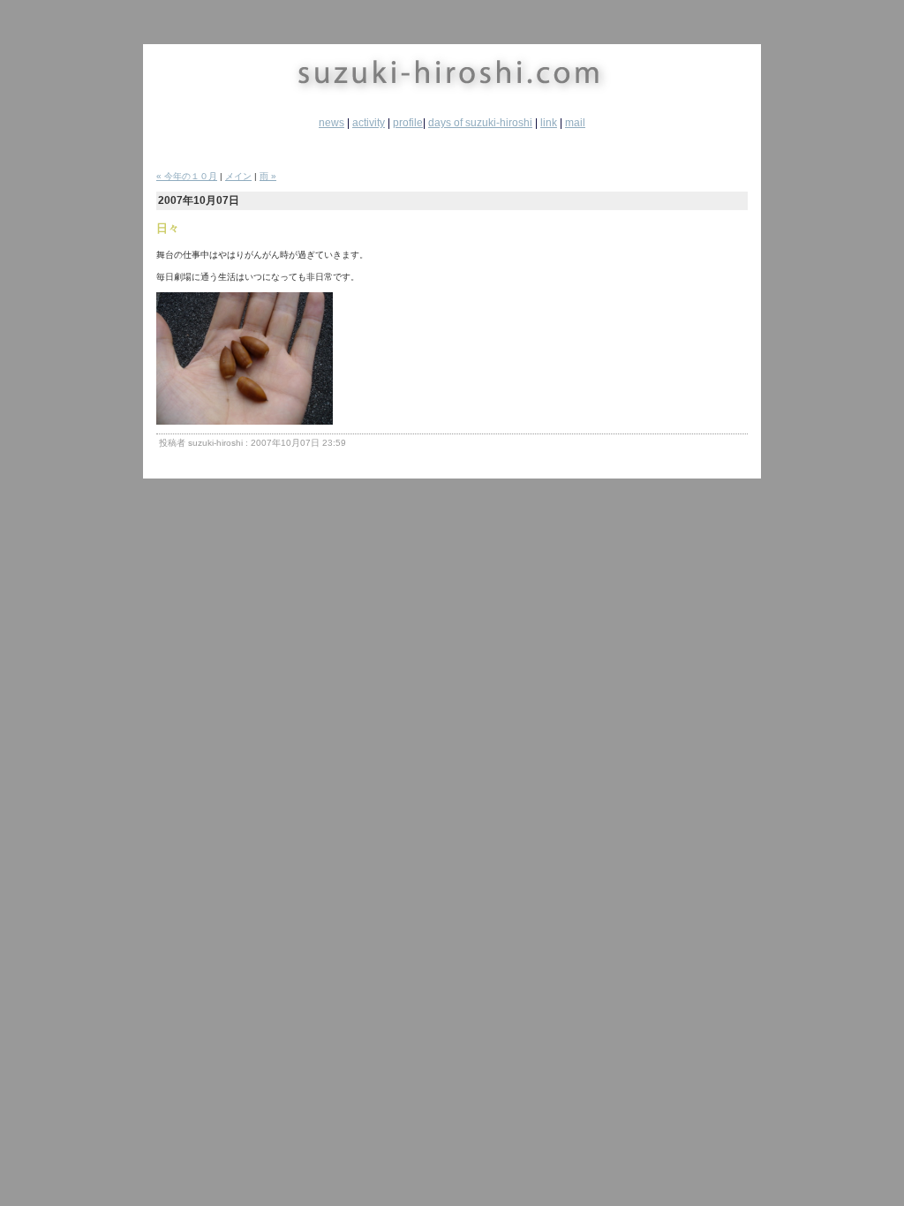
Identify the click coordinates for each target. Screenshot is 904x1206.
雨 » (268, 176)
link (548, 123)
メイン (238, 176)
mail (575, 123)
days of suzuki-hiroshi (480, 123)
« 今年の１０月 (186, 176)
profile (408, 123)
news (331, 123)
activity (368, 123)
